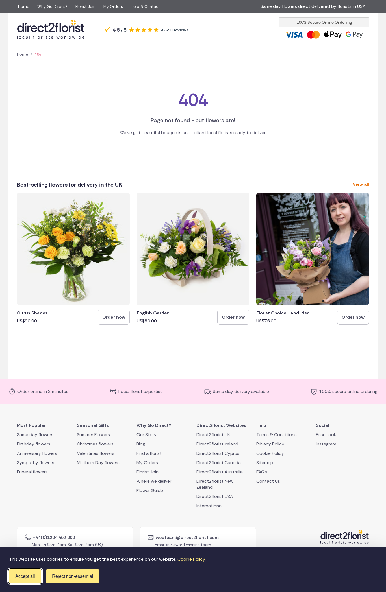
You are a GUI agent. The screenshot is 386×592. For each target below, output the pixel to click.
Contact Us (268, 481)
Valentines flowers (95, 453)
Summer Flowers (93, 434)
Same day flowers (35, 434)
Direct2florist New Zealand (214, 484)
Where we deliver (153, 481)
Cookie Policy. (191, 559)
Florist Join (85, 6)
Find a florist (149, 453)
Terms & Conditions (276, 434)
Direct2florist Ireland (217, 444)
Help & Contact (145, 6)
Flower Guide (149, 490)
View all (361, 184)
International (209, 505)
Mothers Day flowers (98, 462)
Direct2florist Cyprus (217, 453)
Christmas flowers (95, 444)
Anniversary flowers (37, 453)
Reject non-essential (72, 576)
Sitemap (264, 462)
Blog (140, 444)
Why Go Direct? (52, 6)
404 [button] (37, 54)
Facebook (326, 434)
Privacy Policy (270, 444)
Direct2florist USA (214, 496)
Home (23, 6)
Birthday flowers (33, 444)
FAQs (261, 472)
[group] (73, 259)
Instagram (326, 444)
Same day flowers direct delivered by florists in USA (314, 6)
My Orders (113, 6)
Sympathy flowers (35, 462)
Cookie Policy (270, 453)
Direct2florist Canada (218, 462)
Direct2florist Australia (219, 472)
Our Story (146, 434)
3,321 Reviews (174, 30)
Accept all (25, 576)
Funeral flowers (32, 472)
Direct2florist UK (213, 434)
